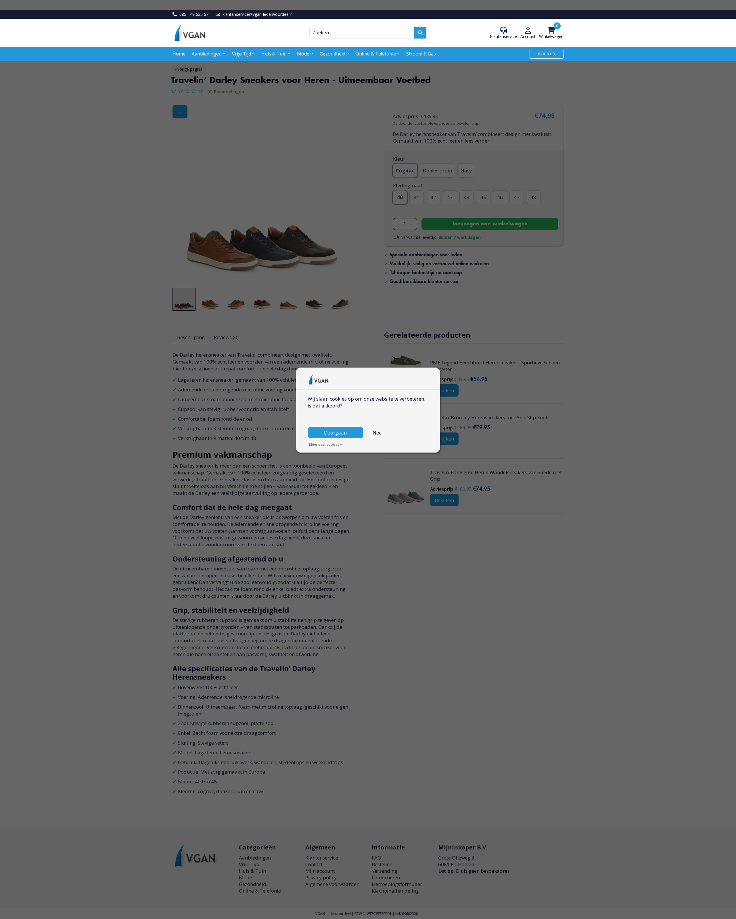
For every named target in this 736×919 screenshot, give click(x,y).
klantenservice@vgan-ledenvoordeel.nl (258, 14)
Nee (377, 432)
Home (178, 54)
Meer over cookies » (325, 444)
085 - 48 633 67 (193, 14)
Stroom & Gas (421, 54)
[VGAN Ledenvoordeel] (221, 33)
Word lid (546, 53)
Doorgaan (335, 432)
